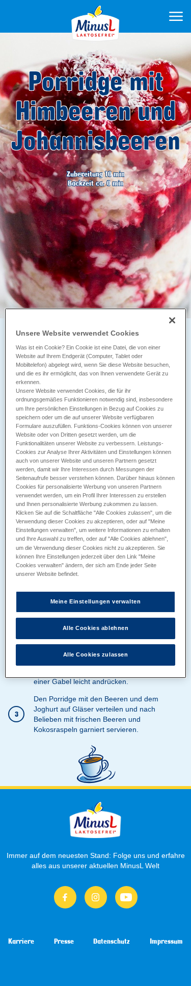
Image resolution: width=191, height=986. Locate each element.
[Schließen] (172, 320)
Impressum (166, 941)
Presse (64, 941)
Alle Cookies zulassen (95, 654)
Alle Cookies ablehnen (96, 628)
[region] (95, 493)
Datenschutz (111, 941)
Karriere (21, 941)
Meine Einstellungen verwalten (95, 601)
